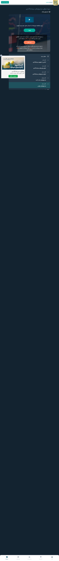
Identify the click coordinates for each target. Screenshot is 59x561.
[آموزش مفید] (48, 2)
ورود (29, 30)
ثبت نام (29, 42)
